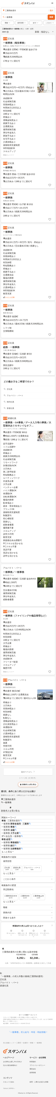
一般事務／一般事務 (13, 572)
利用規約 (33, 1062)
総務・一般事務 (11, 347)
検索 (51, 17)
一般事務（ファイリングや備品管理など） (25, 615)
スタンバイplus (8, 1082)
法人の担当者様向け (10, 1065)
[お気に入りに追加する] (50, 65)
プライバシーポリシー (37, 1065)
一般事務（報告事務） (15, 43)
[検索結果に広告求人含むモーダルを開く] (8, 32)
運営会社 (33, 1069)
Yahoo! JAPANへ (9, 1088)
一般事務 (8, 77)
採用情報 (33, 1072)
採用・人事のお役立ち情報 (39, 1082)
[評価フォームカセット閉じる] (52, 925)
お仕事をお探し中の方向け (12, 1062)
